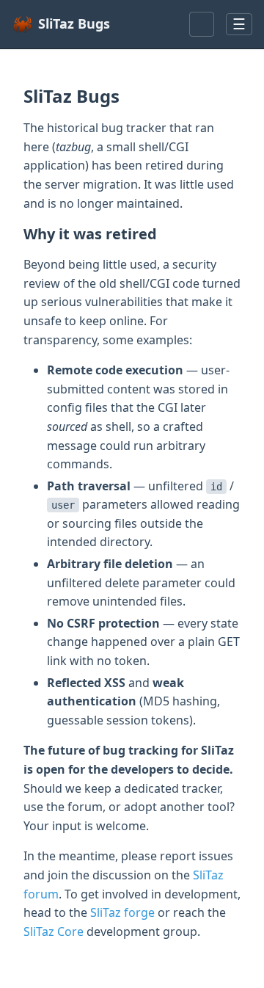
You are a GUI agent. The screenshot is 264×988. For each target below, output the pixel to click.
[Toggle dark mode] (201, 24)
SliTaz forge (122, 912)
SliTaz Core (53, 931)
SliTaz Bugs (74, 23)
